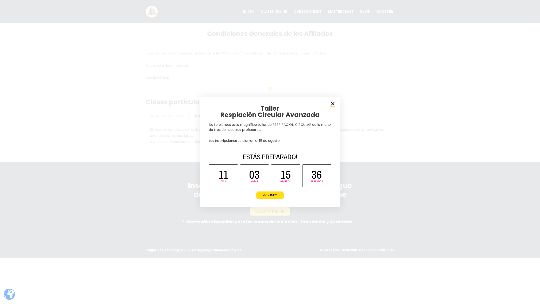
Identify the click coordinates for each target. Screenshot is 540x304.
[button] (332, 103)
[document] (270, 152)
